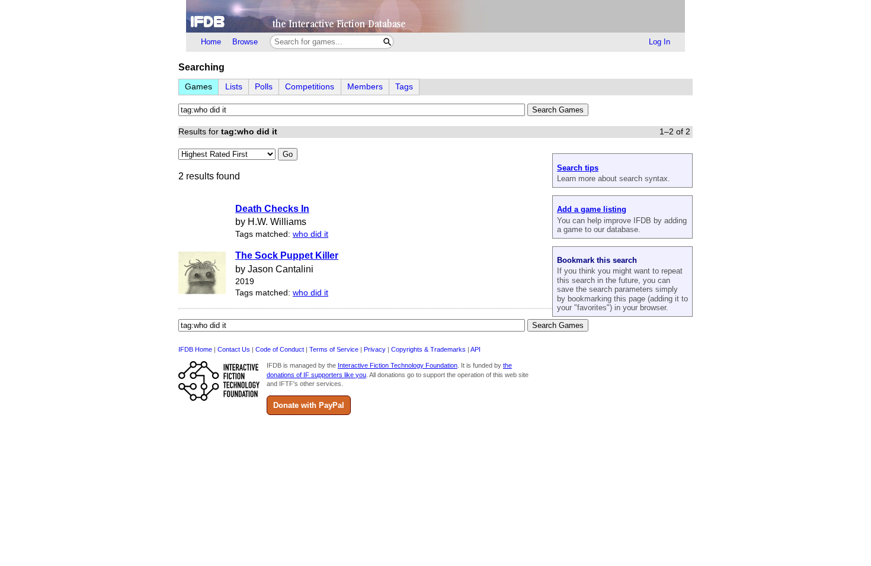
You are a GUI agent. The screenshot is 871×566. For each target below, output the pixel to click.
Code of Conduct (279, 349)
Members (365, 86)
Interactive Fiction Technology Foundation (397, 365)
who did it (310, 234)
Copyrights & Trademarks (428, 349)
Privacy (375, 349)
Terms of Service (333, 349)
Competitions (309, 86)
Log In (659, 41)
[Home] (435, 16)
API (475, 349)
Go (288, 154)
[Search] (387, 42)
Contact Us (233, 349)
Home (211, 41)
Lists (233, 86)
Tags (404, 86)
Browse (245, 41)
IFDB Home (195, 349)
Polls (264, 86)
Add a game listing (591, 209)
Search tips (577, 167)
